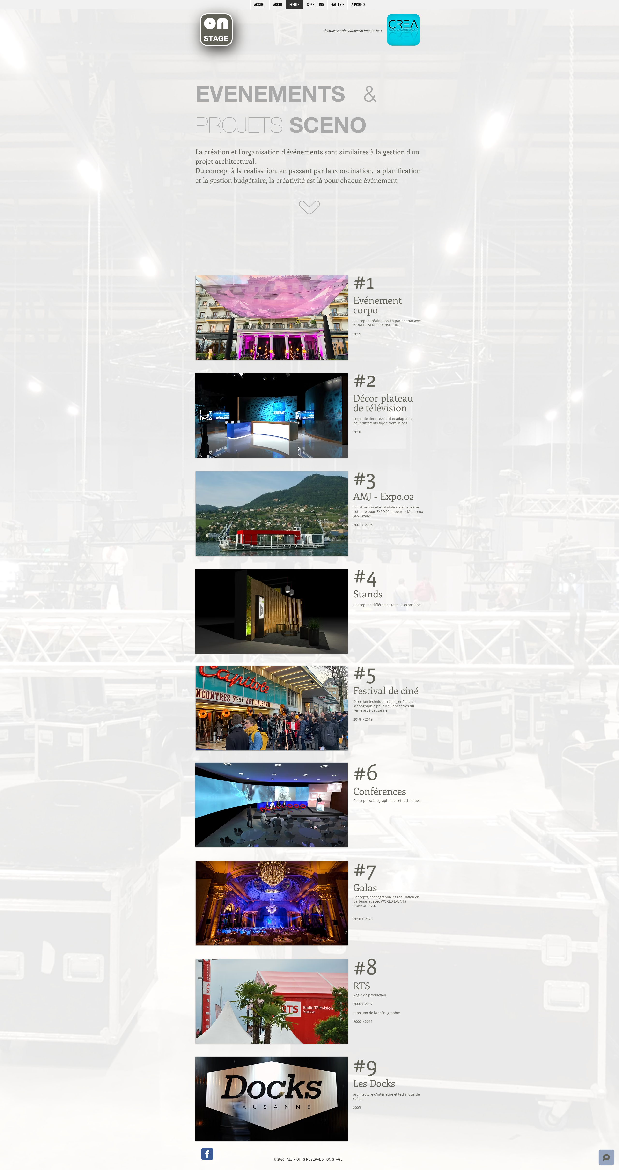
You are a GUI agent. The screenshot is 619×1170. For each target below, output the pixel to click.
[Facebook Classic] (207, 1154)
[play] (340, 352)
